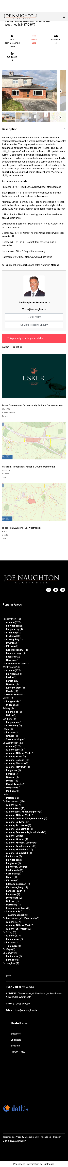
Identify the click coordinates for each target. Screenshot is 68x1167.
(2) (13, 632)
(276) (13, 742)
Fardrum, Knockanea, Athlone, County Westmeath (28, 466)
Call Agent (35, 316)
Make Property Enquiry (35, 324)
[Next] (60, 91)
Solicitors (15, 1045)
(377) (13, 622)
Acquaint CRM (32, 1137)
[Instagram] (62, 590)
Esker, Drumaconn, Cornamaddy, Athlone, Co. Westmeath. (33, 405)
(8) (14, 674)
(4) (14, 629)
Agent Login (20, 1141)
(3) (16, 653)
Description (9, 129)
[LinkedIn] (55, 590)
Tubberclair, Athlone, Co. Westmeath (21, 528)
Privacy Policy (18, 1051)
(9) (12, 646)
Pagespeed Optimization (26, 1164)
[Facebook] (48, 590)
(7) (13, 656)
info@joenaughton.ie (35, 309)
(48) (12, 619)
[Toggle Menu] (64, 16)
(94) (11, 667)
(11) (17, 650)
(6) (9, 932)
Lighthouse (48, 1164)
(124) (14, 801)
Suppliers (16, 1033)
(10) (19, 849)
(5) (14, 625)
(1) (13, 636)
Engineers (16, 1039)
